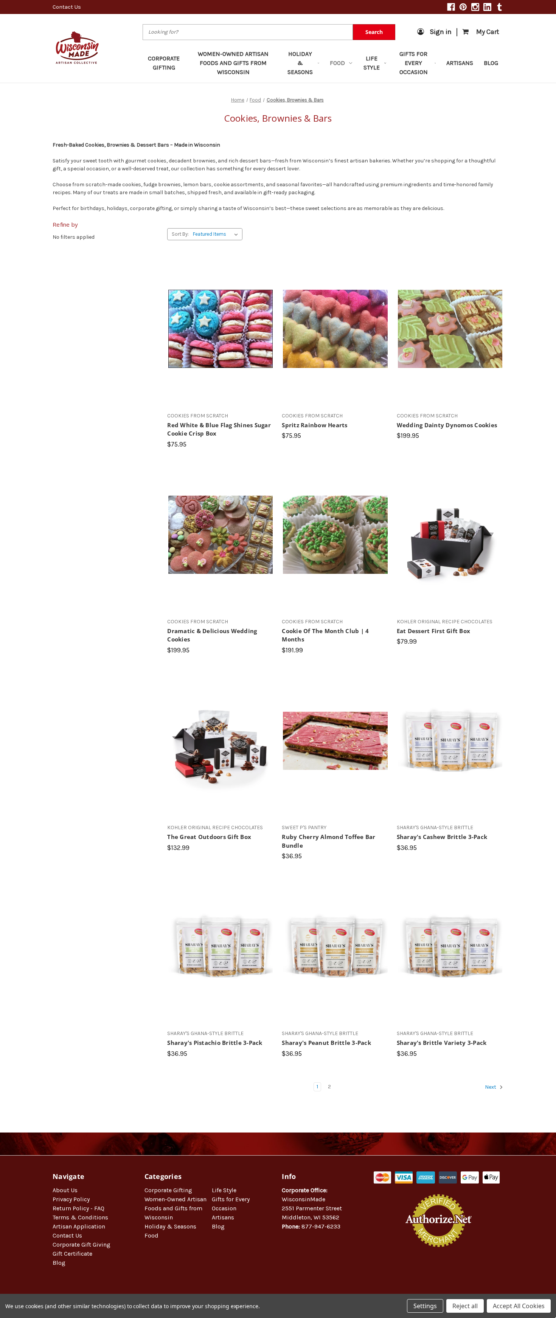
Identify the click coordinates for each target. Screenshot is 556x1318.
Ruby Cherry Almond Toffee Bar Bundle (328, 841)
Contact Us (67, 6)
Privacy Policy (71, 1199)
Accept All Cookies (519, 1306)
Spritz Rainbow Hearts (314, 425)
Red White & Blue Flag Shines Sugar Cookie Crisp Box (219, 429)
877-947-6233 (320, 1226)
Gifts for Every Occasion (413, 63)
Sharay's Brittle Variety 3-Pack (442, 1042)
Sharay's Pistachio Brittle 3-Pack (214, 1042)
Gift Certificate (72, 1253)
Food (337, 62)
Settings (425, 1306)
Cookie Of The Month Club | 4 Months (325, 635)
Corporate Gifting (164, 63)
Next (491, 1087)
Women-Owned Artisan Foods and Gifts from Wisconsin (233, 63)
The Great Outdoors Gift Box (209, 837)
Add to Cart (220, 342)
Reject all (465, 1306)
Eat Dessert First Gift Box (434, 631)
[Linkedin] (487, 7)
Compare (218, 329)
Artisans (459, 62)
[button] (439, 1271)
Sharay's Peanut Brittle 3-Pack (326, 1042)
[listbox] (217, 234)
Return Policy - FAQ (78, 1208)
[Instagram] (475, 7)
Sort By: (180, 234)
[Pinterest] (463, 7)
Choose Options (450, 342)
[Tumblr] (499, 7)
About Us (65, 1190)
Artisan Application (79, 1226)
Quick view (220, 315)
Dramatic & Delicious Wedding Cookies (212, 635)
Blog (491, 62)
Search (374, 32)
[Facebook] (451, 7)
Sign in (441, 32)
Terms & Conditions (80, 1217)
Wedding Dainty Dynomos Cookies (447, 425)
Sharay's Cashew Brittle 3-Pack (442, 837)
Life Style (371, 63)
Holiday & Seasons (300, 63)
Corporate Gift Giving (81, 1244)
